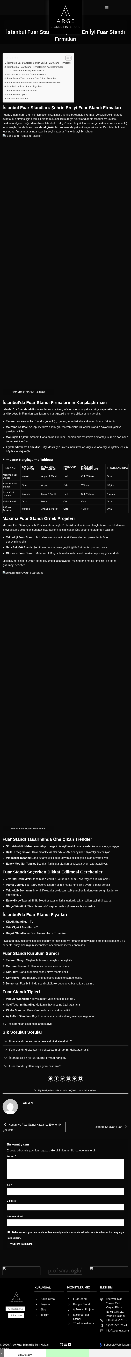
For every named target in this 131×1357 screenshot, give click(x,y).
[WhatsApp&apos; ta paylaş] (50, 1079)
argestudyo (45, 1023)
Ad (9, 1185)
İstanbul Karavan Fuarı (109, 1126)
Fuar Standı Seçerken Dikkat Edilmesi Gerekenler (34, 82)
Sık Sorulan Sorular (17, 98)
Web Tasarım (123, 1344)
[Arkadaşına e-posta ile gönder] (68, 1079)
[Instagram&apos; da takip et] (61, 1344)
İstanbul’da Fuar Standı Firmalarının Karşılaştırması (35, 66)
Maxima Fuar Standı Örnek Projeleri (26, 74)
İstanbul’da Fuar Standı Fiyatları (24, 86)
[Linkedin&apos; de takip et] (69, 1344)
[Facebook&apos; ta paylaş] (56, 1079)
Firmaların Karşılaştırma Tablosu (28, 71)
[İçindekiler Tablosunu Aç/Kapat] (67, 58)
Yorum (11, 1156)
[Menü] (107, 8)
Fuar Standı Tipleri (17, 94)
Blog (43, 1090)
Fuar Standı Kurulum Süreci (22, 90)
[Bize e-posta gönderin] (65, 1344)
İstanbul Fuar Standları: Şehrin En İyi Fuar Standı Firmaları (39, 62)
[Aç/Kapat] (6, 1041)
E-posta (12, 1200)
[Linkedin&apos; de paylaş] (80, 1079)
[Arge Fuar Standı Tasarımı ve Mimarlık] (65, 17)
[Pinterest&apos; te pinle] (74, 1079)
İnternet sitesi (15, 1216)
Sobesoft (108, 1344)
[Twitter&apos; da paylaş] (62, 1079)
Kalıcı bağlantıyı (70, 1090)
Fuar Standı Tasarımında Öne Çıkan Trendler (31, 78)
